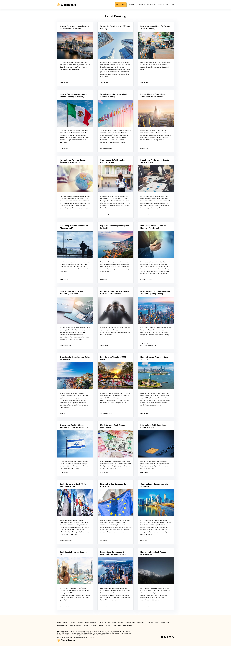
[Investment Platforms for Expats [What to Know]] (156, 178)
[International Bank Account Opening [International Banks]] (115, 570)
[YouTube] (162, 637)
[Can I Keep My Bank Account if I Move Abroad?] (75, 244)
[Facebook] (173, 637)
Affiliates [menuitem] (93, 625)
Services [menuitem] (131, 4)
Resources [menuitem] (150, 4)
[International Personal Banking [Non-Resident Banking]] (75, 178)
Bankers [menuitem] (108, 625)
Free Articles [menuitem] (117, 625)
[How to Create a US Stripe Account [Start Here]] (75, 310)
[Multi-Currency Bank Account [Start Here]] (115, 444)
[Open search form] (173, 4)
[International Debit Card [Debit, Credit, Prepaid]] (156, 444)
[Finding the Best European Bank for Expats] (115, 502)
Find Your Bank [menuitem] (120, 4)
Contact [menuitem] (80, 622)
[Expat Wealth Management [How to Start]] (115, 244)
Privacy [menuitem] (107, 622)
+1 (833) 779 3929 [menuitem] (152, 622)
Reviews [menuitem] (120, 622)
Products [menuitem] (72, 622)
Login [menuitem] (167, 4)
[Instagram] (165, 637)
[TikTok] (167, 637)
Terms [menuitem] (101, 622)
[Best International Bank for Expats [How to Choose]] (156, 45)
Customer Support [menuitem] (90, 622)
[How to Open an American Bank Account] (156, 375)
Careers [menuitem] (86, 625)
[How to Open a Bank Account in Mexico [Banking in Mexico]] (75, 113)
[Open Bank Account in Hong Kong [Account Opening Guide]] (156, 310)
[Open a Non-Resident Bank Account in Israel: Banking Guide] (75, 444)
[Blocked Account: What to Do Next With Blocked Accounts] (115, 310)
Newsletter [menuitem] (140, 622)
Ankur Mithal (152, 345)
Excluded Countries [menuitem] (75, 625)
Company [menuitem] (160, 4)
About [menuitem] (65, 622)
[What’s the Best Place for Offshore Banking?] (115, 45)
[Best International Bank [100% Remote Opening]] (75, 502)
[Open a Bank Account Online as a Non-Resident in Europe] (75, 45)
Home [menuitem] (59, 622)
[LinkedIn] (170, 637)
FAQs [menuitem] (114, 622)
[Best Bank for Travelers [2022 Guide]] (115, 375)
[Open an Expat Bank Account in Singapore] (156, 502)
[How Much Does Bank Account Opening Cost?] (156, 570)
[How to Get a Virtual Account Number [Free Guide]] (156, 244)
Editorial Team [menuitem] (165, 622)
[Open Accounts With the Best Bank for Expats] (115, 178)
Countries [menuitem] (140, 4)
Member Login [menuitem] (130, 622)
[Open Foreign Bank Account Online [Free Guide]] (75, 375)
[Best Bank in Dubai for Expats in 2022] (75, 570)
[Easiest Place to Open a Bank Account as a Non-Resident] (156, 113)
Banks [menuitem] (101, 625)
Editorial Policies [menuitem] (62, 625)
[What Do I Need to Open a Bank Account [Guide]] (115, 113)
